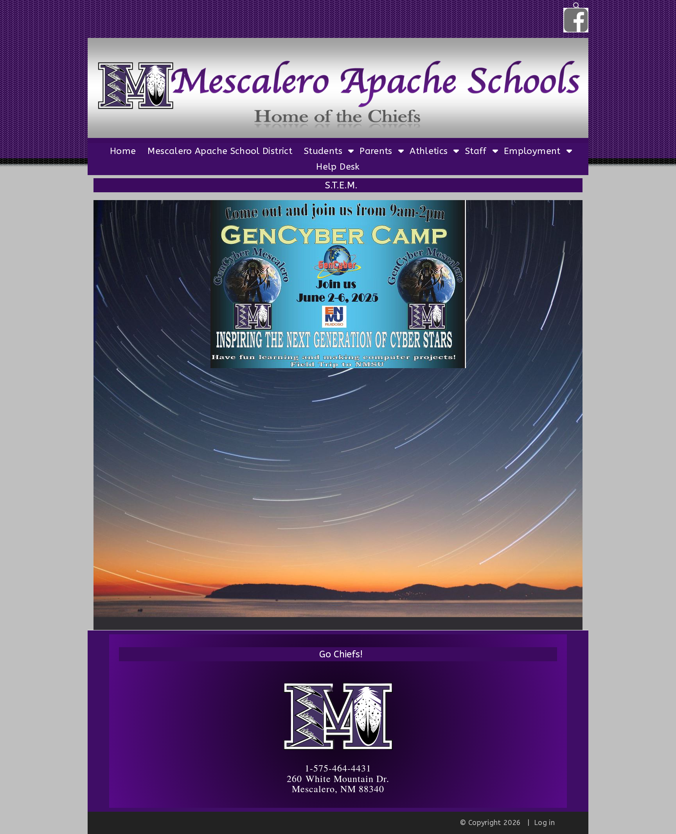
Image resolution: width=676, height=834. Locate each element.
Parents (376, 151)
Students (323, 151)
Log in (544, 822)
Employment (532, 151)
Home (123, 151)
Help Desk (338, 166)
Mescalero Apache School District (219, 151)
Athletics (429, 151)
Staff (476, 151)
